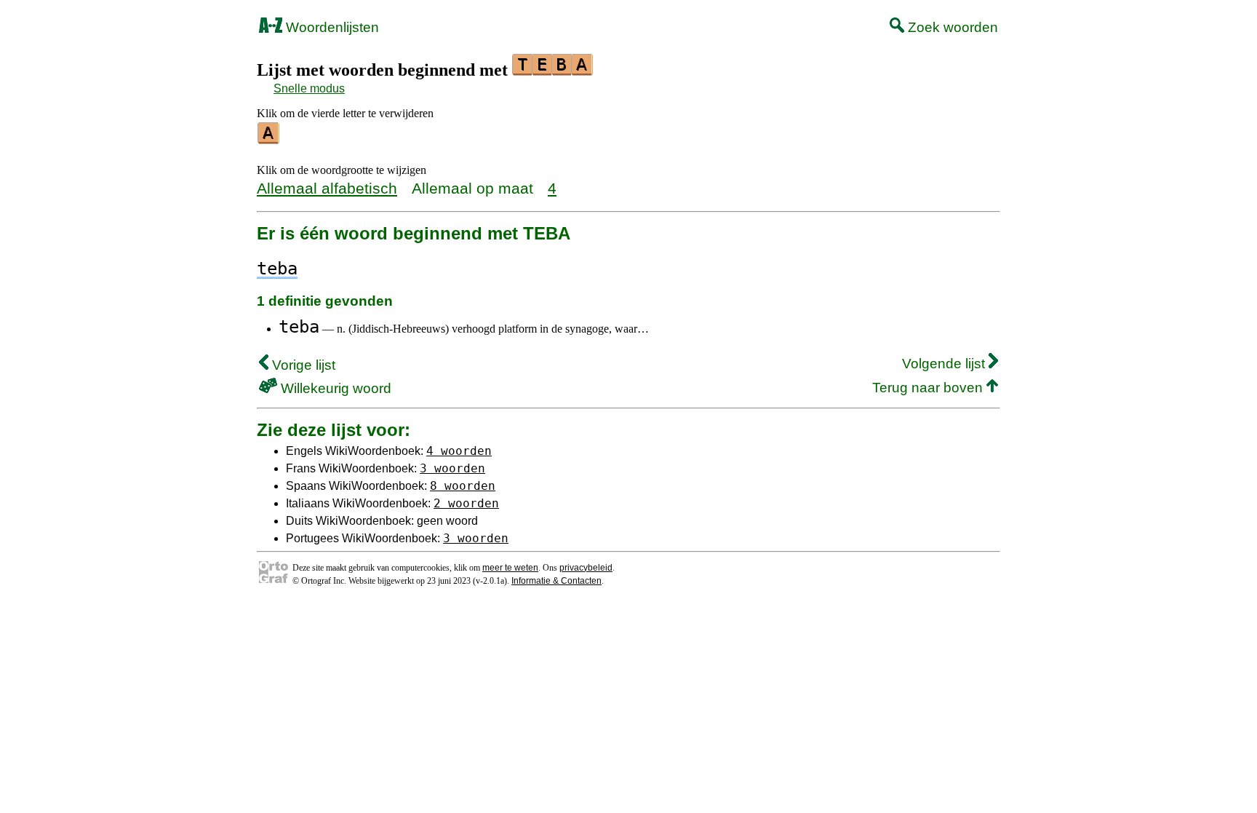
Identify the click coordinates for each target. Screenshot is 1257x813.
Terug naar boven (929, 387)
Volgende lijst (945, 363)
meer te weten (510, 568)
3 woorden (452, 468)
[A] (269, 139)
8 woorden (462, 486)
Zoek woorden (951, 27)
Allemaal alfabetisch (327, 188)
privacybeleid (585, 568)
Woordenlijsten (330, 27)
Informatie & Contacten (556, 581)
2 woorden (466, 503)
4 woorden (459, 451)
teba (299, 327)
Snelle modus (309, 88)
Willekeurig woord (334, 388)
